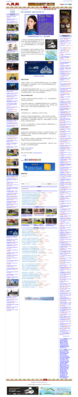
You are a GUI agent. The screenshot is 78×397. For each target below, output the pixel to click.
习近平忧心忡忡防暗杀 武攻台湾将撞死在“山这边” (35, 259)
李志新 (61, 359)
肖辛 (66, 347)
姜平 (63, 367)
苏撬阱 (63, 372)
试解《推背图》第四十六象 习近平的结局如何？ (35, 235)
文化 (49, 7)
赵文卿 (61, 367)
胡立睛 (61, 357)
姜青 (62, 368)
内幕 (16, 7)
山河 (60, 354)
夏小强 (63, 366)
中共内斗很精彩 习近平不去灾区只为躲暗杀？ (34, 285)
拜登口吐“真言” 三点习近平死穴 (31, 272)
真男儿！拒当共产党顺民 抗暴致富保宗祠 (34, 265)
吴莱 (67, 372)
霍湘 (65, 377)
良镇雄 (63, 361)
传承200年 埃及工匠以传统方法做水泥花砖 (34, 194)
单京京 (65, 376)
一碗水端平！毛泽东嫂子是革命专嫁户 (33, 238)
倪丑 (64, 375)
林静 (60, 346)
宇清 (64, 363)
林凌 (63, 376)
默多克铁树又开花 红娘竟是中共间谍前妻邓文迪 (34, 275)
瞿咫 (62, 370)
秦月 (66, 354)
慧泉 (66, 363)
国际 (28, 7)
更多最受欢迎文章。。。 (67, 336)
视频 (66, 7)
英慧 (60, 363)
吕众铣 (67, 359)
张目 (65, 372)
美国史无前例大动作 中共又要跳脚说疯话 (34, 248)
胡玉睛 (65, 346)
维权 (62, 7)
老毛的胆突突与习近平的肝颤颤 (31, 258)
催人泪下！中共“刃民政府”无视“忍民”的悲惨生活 (35, 241)
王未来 (63, 357)
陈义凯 (68, 361)
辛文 (62, 341)
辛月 (65, 358)
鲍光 (60, 368)
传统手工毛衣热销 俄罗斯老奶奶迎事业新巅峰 (35, 195)
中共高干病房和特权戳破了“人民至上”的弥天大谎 (36, 284)
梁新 (62, 375)
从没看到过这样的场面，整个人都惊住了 (33, 242)
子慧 (67, 376)
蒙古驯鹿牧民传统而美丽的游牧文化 (33, 203)
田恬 (60, 371)
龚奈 (65, 345)
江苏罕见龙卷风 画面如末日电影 (32, 234)
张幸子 (65, 352)
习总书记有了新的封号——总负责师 (32, 244)
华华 (64, 371)
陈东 (60, 372)
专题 (53, 7)
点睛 (62, 363)
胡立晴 (68, 346)
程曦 (60, 342)
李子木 (63, 347)
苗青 (60, 366)
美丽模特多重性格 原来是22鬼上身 (32, 256)
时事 (20, 7)
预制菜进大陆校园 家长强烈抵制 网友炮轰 (34, 232)
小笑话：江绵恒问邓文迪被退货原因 (33, 268)
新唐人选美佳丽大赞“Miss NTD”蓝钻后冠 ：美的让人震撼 (37, 192)
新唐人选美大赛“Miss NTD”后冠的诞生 (33, 198)
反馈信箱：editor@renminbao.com (39, 382)
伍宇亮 (66, 342)
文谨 (64, 341)
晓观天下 (63, 362)
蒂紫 (66, 362)
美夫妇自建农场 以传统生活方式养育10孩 (34, 200)
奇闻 (33, 7)
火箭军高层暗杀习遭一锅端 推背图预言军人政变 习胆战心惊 (37, 249)
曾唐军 (69, 357)
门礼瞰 (67, 368)
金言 (66, 361)
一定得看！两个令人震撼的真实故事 (33, 246)
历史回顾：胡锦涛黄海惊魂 (31, 278)
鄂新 (60, 370)
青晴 (67, 367)
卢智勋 (61, 361)
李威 (66, 370)
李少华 (61, 377)
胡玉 (60, 358)
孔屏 (67, 340)
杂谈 (70, 7)
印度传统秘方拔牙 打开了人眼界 (32, 201)
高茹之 (65, 366)
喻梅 (66, 371)
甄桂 (67, 362)
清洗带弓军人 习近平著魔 (31, 231)
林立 (60, 375)
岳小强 (67, 345)
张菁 (60, 353)
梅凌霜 (63, 340)
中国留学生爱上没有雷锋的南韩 (32, 261)
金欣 (60, 340)
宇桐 (63, 359)
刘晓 (60, 341)
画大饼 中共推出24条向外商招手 (32, 282)
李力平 (68, 366)
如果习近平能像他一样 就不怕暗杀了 (32, 287)
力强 (64, 342)
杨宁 (62, 354)
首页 (8, 7)
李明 (62, 342)
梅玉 (67, 377)
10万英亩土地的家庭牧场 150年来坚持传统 (34, 197)
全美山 (68, 352)
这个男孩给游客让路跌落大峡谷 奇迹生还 (34, 281)
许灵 (66, 375)
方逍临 (61, 347)
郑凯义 (63, 345)
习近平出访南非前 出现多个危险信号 (33, 251)
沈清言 (66, 341)
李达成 (65, 367)
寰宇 (58, 7)
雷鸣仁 (63, 353)
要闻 (12, 7)
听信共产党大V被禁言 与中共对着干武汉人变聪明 (35, 239)
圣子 (64, 354)
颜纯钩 (65, 353)
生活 (45, 7)
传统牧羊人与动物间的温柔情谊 (32, 204)
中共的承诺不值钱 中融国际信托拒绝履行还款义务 (35, 274)
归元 (67, 353)
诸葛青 (61, 376)
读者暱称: (23, 183)
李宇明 (67, 358)
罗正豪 (63, 352)
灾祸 (37, 7)
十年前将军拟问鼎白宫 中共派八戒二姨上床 (34, 255)
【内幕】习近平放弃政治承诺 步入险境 (33, 229)
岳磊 (64, 370)
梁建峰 (63, 346)
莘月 (65, 359)
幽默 (24, 7)
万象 (41, 7)
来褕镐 (66, 357)
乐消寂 (63, 358)
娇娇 (63, 377)
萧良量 (64, 368)
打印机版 (24, 155)
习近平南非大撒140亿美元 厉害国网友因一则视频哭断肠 (37, 252)
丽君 (65, 340)
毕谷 (60, 362)
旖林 (62, 371)
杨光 (60, 352)
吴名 (60, 345)
